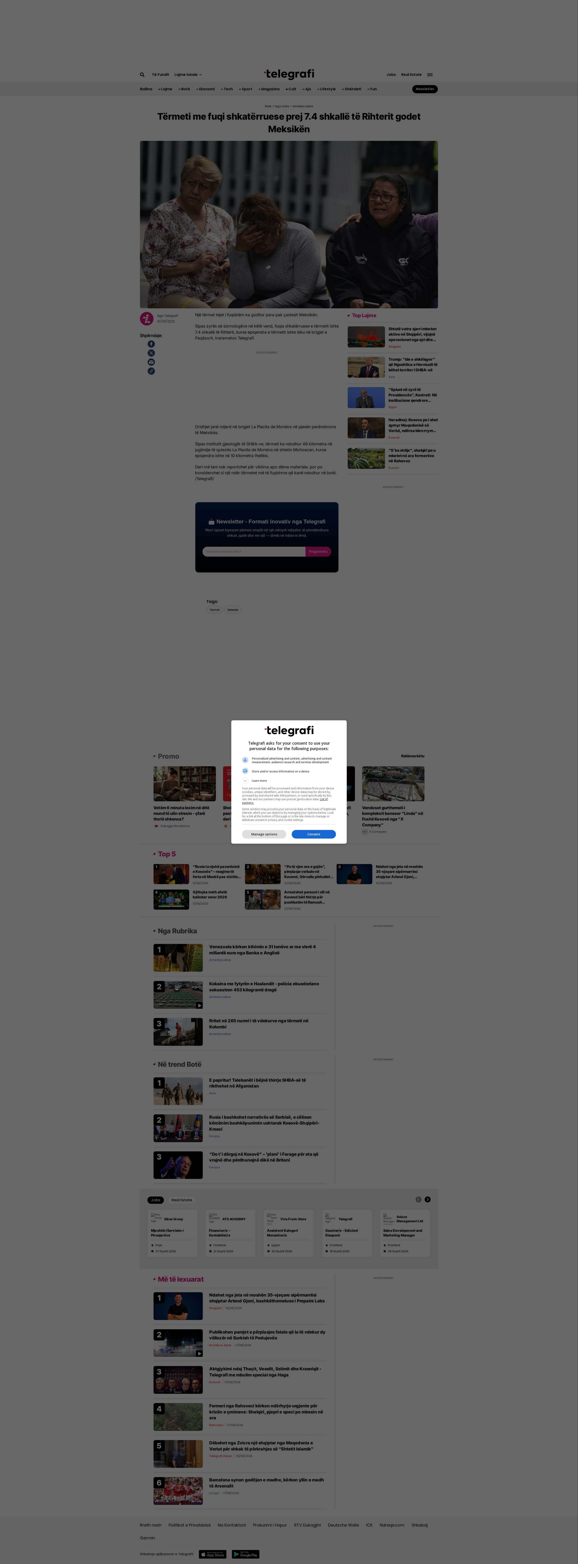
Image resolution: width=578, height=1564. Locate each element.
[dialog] (289, 782)
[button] (289, 781)
